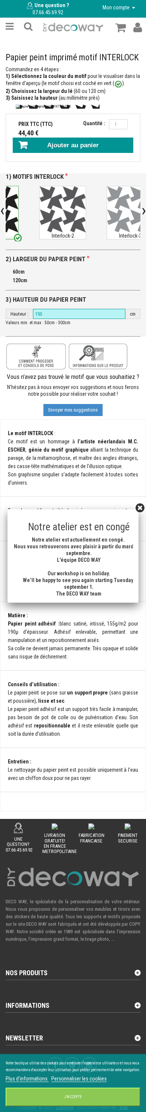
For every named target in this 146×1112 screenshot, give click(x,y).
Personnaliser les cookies (79, 1079)
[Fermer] (140, 508)
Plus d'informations (27, 1079)
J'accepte (73, 1097)
